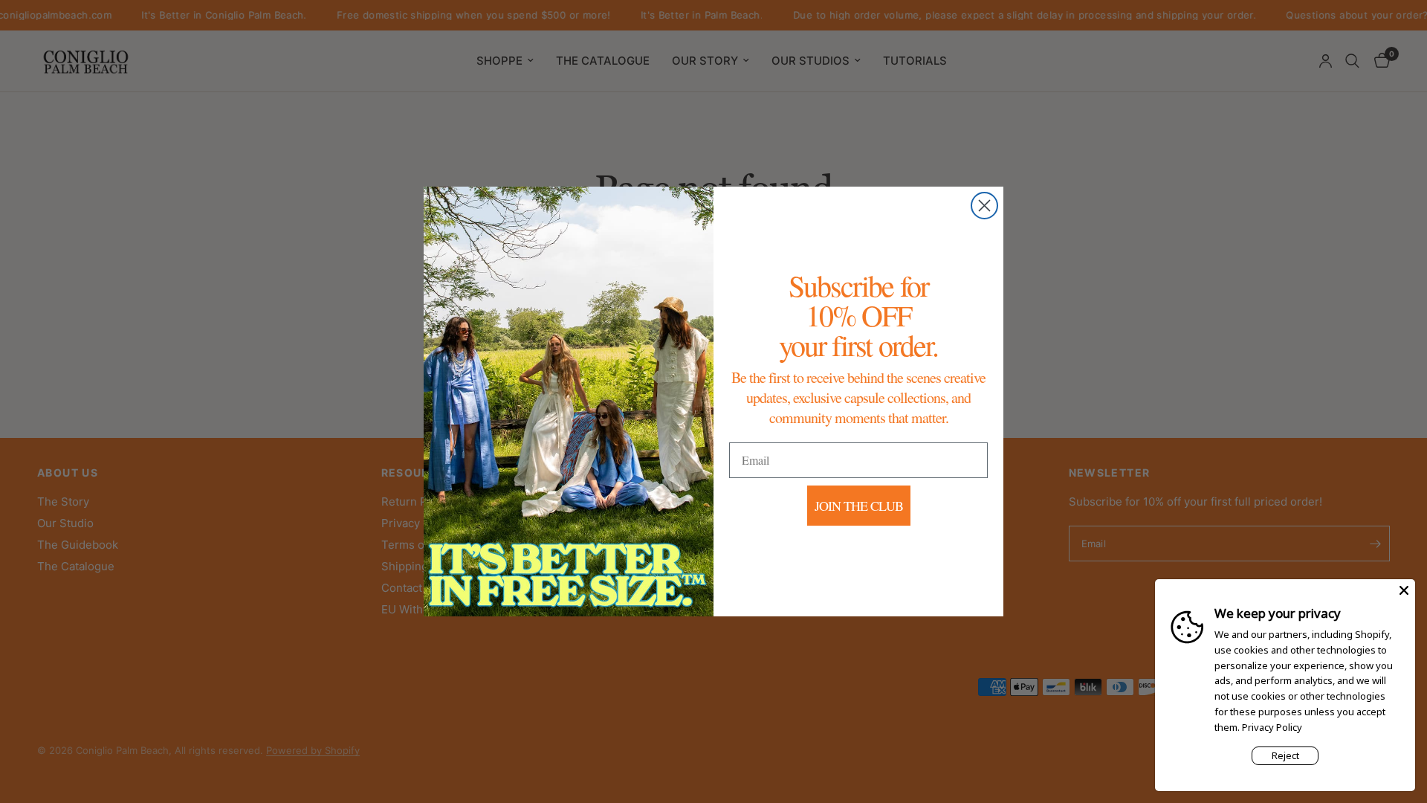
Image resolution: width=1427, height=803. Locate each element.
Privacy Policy (1272, 727)
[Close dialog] (984, 206)
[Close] (1404, 590)
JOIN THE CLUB (859, 506)
